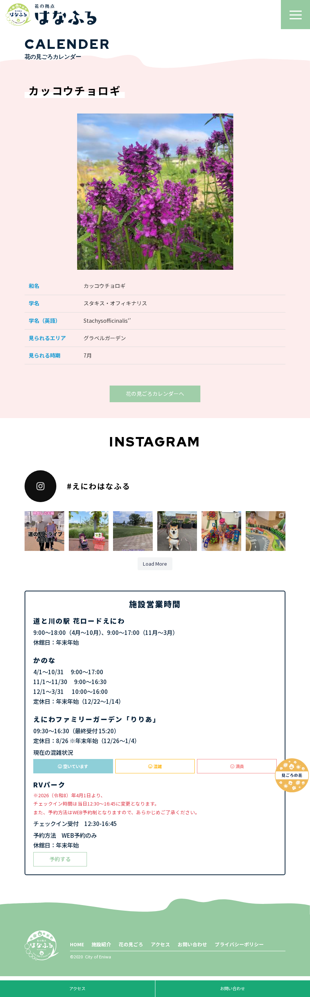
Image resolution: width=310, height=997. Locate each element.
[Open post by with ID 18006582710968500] (88, 531)
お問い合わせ (192, 944)
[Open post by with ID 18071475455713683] (133, 531)
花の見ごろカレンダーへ (155, 393)
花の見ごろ (131, 944)
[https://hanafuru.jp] (51, 14)
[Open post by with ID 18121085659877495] (177, 531)
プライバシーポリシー (239, 944)
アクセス (160, 944)
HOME (77, 944)
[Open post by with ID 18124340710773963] (44, 531)
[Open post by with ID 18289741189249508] (265, 531)
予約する (60, 859)
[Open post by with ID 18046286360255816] (221, 531)
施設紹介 (101, 944)
